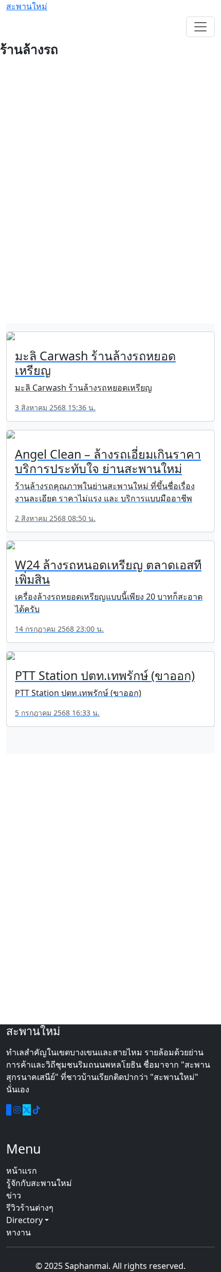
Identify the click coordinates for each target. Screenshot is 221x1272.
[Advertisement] (110, 196)
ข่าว (13, 1195)
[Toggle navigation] (200, 26)
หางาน (18, 1232)
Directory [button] (25, 1220)
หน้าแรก (21, 1170)
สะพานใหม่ (26, 6)
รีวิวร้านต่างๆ (29, 1207)
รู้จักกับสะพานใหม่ (39, 1183)
